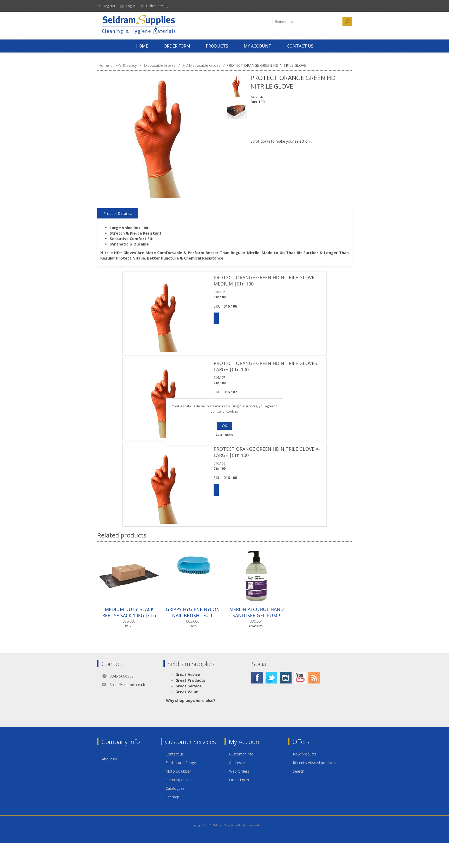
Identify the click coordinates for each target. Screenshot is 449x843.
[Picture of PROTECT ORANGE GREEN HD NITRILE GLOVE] (236, 85)
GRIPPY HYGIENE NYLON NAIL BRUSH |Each (193, 612)
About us (109, 758)
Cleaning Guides (179, 779)
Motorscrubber (178, 771)
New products (304, 754)
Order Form (239, 779)
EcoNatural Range (181, 762)
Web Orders (239, 771)
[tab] (117, 213)
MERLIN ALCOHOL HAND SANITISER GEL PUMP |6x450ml (256, 615)
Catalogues (175, 788)
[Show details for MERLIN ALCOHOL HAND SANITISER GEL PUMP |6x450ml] (256, 576)
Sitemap (172, 796)
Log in (130, 6)
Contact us (175, 754)
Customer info (241, 754)
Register (109, 6)
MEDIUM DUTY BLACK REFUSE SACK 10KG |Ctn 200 (129, 615)
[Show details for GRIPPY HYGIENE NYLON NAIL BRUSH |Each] (193, 576)
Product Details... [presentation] (117, 213)
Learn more (224, 434)
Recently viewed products (314, 762)
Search (298, 771)
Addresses (238, 762)
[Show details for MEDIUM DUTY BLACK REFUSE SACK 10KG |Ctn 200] (129, 576)
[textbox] (308, 21)
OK (224, 426)
